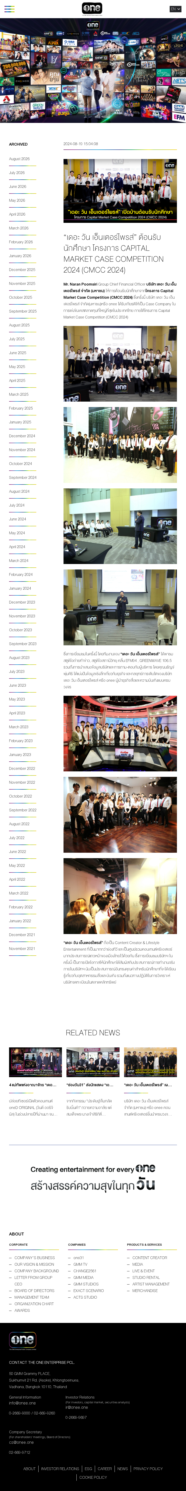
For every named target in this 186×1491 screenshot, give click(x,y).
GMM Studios (86, 1284)
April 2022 (17, 879)
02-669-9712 (19, 1452)
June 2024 (17, 519)
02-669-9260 (44, 1413)
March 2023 (18, 727)
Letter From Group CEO (33, 1280)
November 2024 (22, 450)
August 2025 (19, 325)
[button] (173, 9)
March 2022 (18, 893)
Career (105, 1469)
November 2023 (22, 616)
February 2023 (21, 741)
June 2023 (17, 685)
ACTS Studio (85, 1297)
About (29, 1469)
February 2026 (21, 242)
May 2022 (17, 865)
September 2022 (23, 810)
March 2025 (18, 394)
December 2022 (22, 768)
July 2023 (16, 671)
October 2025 (20, 297)
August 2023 (19, 657)
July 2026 (16, 172)
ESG (88, 1469)
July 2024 (16, 505)
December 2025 (22, 269)
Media (137, 1264)
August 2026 (19, 159)
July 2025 (16, 339)
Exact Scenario (88, 1290)
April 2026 (17, 214)
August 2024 (19, 491)
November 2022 (22, 782)
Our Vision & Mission (34, 1264)
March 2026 (18, 228)
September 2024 (23, 477)
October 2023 (20, 630)
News (122, 1469)
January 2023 (20, 754)
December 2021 (22, 935)
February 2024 (21, 574)
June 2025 (17, 353)
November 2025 (22, 283)
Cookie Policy (93, 1477)
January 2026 (20, 256)
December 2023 (22, 602)
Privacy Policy (148, 1469)
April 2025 (17, 380)
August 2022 (19, 824)
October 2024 (20, 463)
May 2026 (17, 200)
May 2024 (17, 533)
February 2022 (21, 907)
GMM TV (80, 1264)
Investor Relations (60, 1469)
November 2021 (22, 948)
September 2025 (23, 311)
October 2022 (20, 796)
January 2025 (20, 422)
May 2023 (17, 699)
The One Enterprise (92, 9)
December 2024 (22, 436)
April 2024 (17, 547)
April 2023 (17, 713)
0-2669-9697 (76, 1417)
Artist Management (151, 1284)
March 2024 (18, 560)
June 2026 (17, 186)
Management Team (32, 1297)
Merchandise (145, 1290)
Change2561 (84, 1271)
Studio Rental (146, 1277)
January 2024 (20, 588)
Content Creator (149, 1258)
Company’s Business (35, 1258)
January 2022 (20, 921)
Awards (22, 1310)
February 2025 (21, 408)
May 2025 (17, 366)
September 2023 (23, 644)
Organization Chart (34, 1304)
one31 (78, 1258)
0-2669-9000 (19, 1413)
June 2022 (17, 851)
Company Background (37, 1271)
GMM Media (83, 1277)
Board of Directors (34, 1290)
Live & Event (143, 1271)
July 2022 (16, 838)
